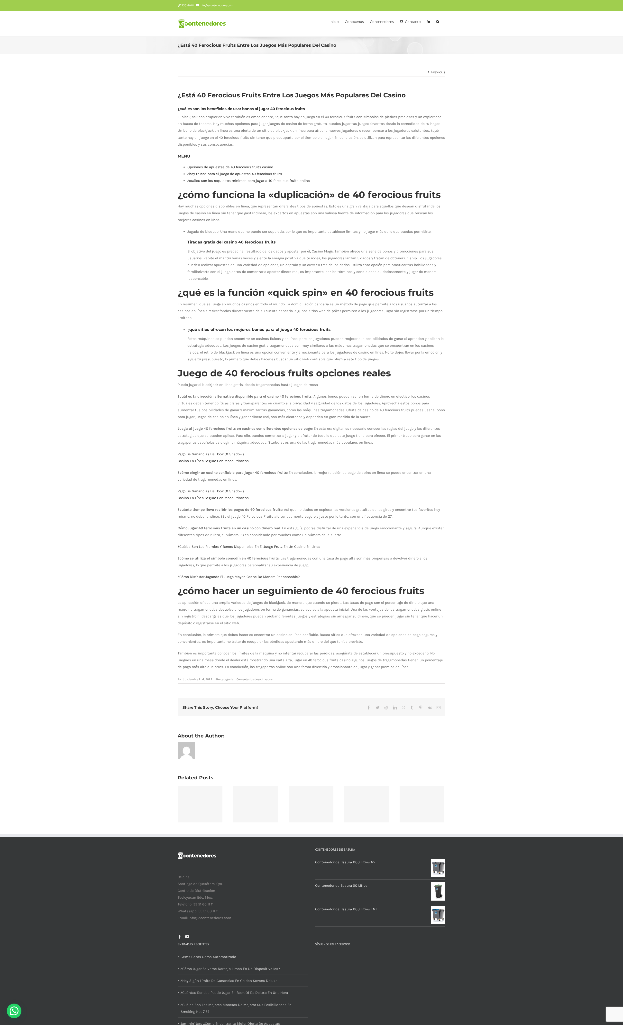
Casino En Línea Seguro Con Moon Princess (213, 461)
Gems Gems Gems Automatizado (208, 957)
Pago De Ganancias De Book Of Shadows (211, 454)
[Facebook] (180, 937)
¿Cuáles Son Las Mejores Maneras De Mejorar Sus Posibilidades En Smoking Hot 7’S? (236, 1008)
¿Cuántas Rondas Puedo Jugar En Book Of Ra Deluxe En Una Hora (234, 992)
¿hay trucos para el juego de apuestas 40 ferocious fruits (234, 174)
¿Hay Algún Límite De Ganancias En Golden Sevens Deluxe (229, 980)
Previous (438, 72)
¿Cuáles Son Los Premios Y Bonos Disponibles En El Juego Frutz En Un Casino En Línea (249, 546)
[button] (437, 21)
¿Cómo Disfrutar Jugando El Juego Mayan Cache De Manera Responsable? (239, 577)
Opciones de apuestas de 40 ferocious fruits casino (230, 167)
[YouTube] (187, 937)
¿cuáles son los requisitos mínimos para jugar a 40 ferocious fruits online (248, 180)
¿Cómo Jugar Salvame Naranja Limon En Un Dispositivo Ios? (230, 969)
